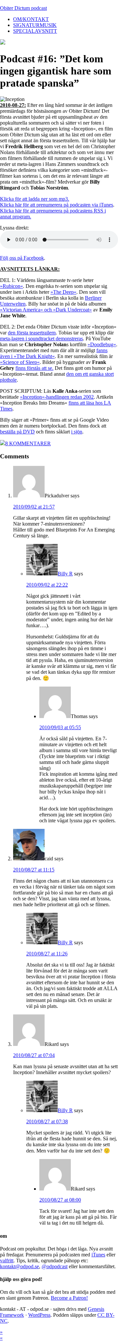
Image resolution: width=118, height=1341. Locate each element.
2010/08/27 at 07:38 (47, 1121)
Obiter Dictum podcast (23, 8)
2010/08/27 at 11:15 (33, 869)
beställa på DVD (17, 431)
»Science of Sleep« (20, 362)
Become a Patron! (69, 1298)
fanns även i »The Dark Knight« (54, 353)
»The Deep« (63, 292)
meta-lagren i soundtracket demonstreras (41, 338)
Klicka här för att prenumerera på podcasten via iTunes (56, 205)
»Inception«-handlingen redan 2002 (57, 397)
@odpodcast (55, 1266)
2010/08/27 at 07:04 (34, 1055)
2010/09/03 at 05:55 (60, 727)
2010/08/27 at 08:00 (60, 1200)
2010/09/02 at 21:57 (34, 507)
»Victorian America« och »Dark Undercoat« (46, 309)
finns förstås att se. (34, 368)
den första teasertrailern (32, 332)
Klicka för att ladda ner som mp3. (34, 199)
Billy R (65, 573)
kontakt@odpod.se (19, 1266)
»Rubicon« (11, 286)
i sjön (76, 431)
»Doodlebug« (102, 344)
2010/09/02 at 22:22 (47, 585)
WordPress (39, 1315)
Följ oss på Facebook (22, 258)
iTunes (98, 1254)
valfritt (6, 1260)
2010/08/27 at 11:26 (47, 953)
